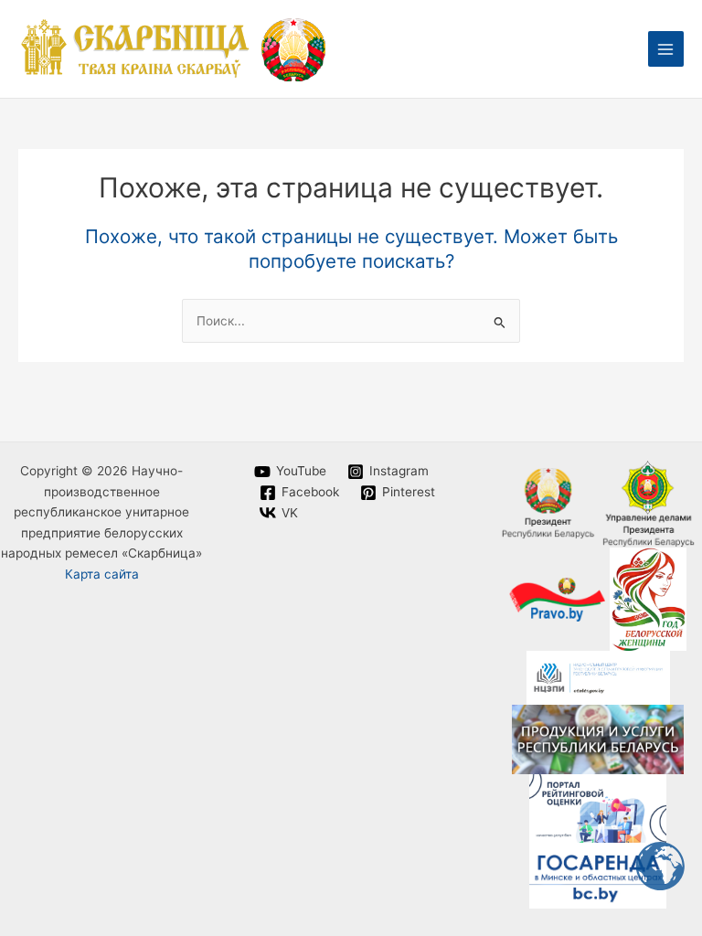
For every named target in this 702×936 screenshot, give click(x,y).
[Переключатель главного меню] (666, 49)
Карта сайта (102, 574)
